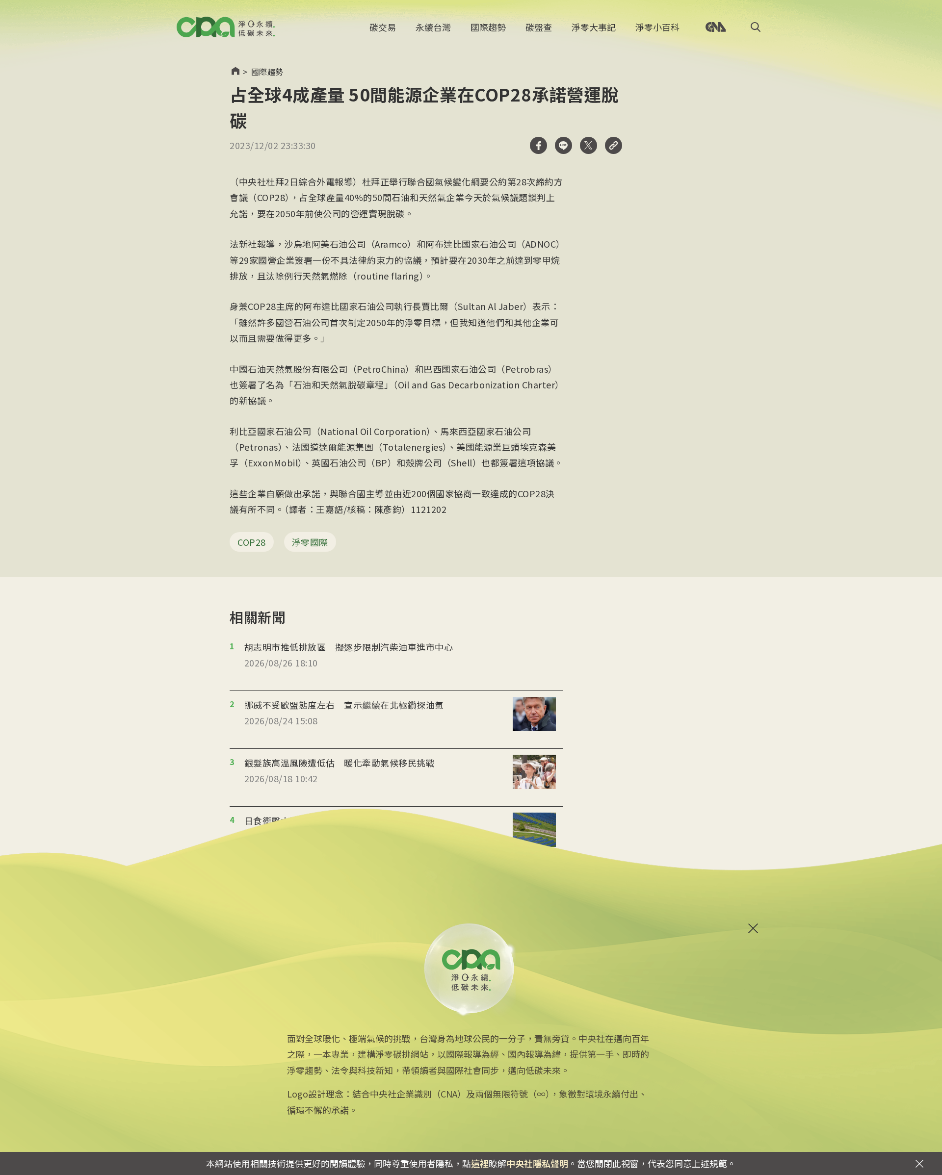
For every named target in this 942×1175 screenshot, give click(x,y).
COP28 (251, 542)
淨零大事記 (594, 27)
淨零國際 (310, 542)
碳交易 (382, 27)
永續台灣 (433, 27)
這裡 (480, 1163)
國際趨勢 (488, 27)
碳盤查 (538, 27)
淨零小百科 (657, 27)
